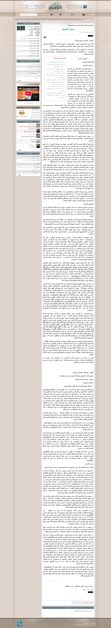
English (81, 7)
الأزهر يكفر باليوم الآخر (32, 66)
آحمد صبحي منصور (27, 23)
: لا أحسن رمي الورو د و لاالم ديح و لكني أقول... (27, 168)
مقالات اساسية (46, 14)
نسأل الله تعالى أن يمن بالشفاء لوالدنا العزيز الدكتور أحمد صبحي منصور (56, 19)
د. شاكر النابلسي (32, 124)
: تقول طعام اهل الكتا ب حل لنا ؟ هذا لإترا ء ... (27, 157)
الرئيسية (89, 14)
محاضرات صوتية (33, 40)
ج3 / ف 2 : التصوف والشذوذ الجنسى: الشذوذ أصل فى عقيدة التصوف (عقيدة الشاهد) (55, 82)
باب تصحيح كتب (34, 53)
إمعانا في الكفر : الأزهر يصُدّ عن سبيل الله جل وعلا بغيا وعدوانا (27, 72)
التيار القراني (60, 621)
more (18, 80)
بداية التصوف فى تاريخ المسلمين (55, 93)
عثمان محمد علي (32, 134)
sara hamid (33, 139)
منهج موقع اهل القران (35, 112)
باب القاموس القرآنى (33, 48)
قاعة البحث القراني (33, 43)
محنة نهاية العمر (34, 64)
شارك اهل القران (28, 107)
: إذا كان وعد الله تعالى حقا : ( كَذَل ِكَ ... (27, 164)
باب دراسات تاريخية (33, 45)
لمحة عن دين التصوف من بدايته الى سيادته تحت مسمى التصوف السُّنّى (55, 88)
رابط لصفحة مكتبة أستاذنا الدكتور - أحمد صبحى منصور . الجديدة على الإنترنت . (19, 19)
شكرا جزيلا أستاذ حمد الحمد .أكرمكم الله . (86, 19)
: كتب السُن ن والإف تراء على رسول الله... (27, 172)
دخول (25, 5)
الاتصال (57, 14)
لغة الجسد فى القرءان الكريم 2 (56, 62)
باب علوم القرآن (34, 50)
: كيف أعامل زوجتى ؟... (29, 160)
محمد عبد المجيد (32, 129)
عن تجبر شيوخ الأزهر (33, 69)
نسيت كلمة (21, 5)
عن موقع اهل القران (36, 109)
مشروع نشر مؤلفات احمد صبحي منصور (29, 38)
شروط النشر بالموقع (36, 114)
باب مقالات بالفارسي (33, 55)
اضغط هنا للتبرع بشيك (21, 116)
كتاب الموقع (67, 14)
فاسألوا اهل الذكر (28, 153)
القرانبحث (54, 621)
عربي (77, 7)
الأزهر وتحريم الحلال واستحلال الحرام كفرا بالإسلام (27, 76)
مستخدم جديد (23, 7)
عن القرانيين (79, 14)
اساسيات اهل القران (78, 602)
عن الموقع (66, 621)
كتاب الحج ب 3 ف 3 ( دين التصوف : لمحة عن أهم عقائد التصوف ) (55, 75)
